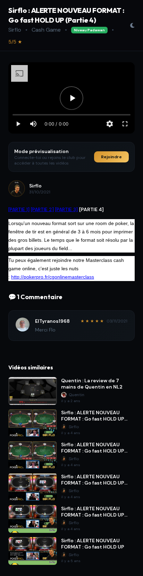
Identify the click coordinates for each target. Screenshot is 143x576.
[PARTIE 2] (42, 209)
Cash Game (46, 29)
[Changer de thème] (132, 25)
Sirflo (14, 29)
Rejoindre (111, 157)
